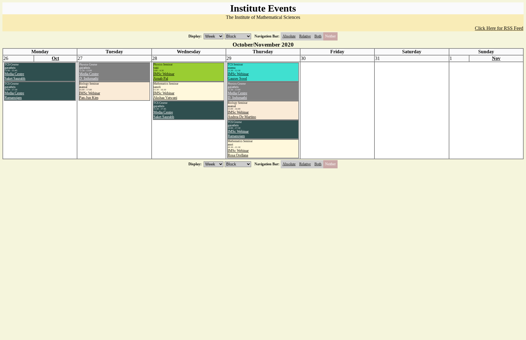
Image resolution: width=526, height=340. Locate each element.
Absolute (289, 36)
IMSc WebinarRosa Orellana (238, 153)
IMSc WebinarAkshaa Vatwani (165, 95)
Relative (305, 36)
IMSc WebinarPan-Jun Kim (89, 95)
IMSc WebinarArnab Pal (163, 76)
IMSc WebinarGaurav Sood (238, 76)
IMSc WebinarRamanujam (238, 133)
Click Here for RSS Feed (499, 28)
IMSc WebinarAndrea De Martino (242, 114)
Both (317, 36)
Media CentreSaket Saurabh (15, 76)
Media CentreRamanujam (14, 95)
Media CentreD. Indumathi (89, 76)
